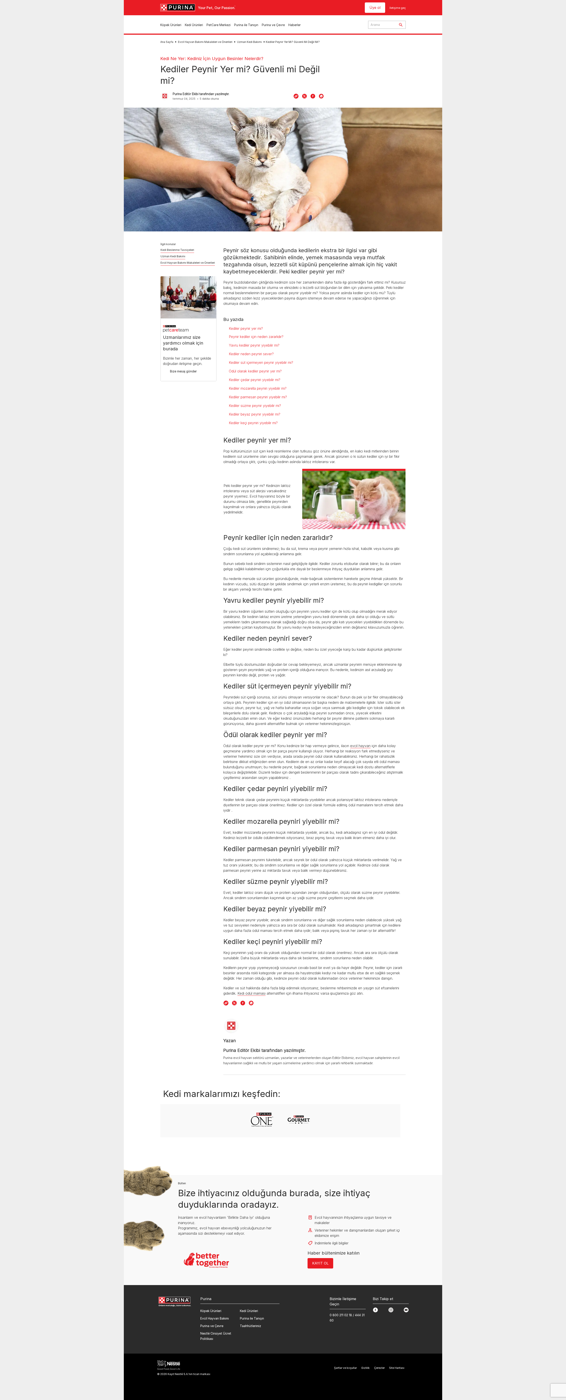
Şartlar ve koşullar (345, 1367)
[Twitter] (304, 96)
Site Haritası (396, 1367)
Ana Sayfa (166, 42)
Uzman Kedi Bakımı (249, 42)
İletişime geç (398, 8)
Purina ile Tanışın (246, 25)
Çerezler (379, 1367)
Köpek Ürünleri (170, 25)
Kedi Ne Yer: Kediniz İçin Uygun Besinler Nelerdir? (211, 58)
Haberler (294, 25)
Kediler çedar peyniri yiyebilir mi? (254, 380)
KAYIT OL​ (320, 1263)
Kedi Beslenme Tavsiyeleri (177, 250)
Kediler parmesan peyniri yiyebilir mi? (258, 397)
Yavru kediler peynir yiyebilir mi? (254, 345)
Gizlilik (365, 1367)
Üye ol (375, 7)
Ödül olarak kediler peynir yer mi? (255, 371)
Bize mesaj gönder (183, 371)
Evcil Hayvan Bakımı (214, 1318)
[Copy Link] (296, 96)
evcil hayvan (360, 746)
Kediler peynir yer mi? (246, 328)
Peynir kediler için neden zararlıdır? (256, 336)
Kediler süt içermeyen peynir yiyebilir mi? (261, 362)
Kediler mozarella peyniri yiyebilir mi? (258, 388)
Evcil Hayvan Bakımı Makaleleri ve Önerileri (205, 42)
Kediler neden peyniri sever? (251, 354)
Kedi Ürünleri (194, 25)
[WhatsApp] (321, 96)
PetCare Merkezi (219, 25)
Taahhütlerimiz (250, 1326)
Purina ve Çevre (273, 25)
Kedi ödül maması (251, 993)
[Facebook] (313, 96)
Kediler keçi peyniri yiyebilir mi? (253, 423)
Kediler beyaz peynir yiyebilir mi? (254, 414)
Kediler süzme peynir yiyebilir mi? (255, 405)
